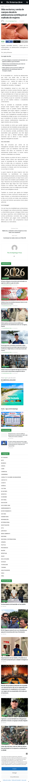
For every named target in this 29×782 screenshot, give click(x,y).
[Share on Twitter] (17, 41)
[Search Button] (27, 2)
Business (3, 463)
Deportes (3, 494)
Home (2, 6)
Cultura (3, 488)
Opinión (3, 542)
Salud (2, 556)
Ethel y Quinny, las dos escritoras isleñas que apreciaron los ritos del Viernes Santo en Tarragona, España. (13, 69)
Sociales (3, 561)
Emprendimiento (6, 508)
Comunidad (4, 474)
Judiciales (4, 530)
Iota (2, 528)
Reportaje (4, 553)
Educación (4, 502)
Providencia (4, 547)
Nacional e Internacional (8, 539)
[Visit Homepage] (14, 2)
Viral (2, 576)
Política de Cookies (7, 780)
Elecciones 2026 (5, 505)
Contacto (4, 480)
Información (7, 6)
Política (3, 545)
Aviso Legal (23, 780)
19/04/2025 (15, 328)
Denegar (14, 773)
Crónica (3, 485)
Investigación (5, 525)
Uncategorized (5, 570)
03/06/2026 (15, 284)
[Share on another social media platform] (24, 41)
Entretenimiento (6, 511)
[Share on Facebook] (9, 41)
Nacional (3, 536)
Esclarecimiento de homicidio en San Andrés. (13, 604)
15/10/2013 (21, 21)
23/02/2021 (11, 447)
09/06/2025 (15, 305)
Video (2, 573)
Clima (2, 468)
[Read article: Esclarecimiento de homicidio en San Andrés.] (14, 593)
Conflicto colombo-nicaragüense (11, 477)
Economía (4, 497)
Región (3, 550)
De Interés (4, 491)
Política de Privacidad (16, 780)
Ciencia (3, 466)
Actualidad (5, 342)
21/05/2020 (11, 438)
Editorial (3, 499)
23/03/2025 (15, 373)
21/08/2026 (4, 606)
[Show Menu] (2, 2)
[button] (27, 753)
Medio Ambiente (5, 533)
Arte (2, 460)
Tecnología (4, 564)
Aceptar (14, 768)
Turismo (3, 567)
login (6, 377)
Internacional (5, 522)
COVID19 (3, 482)
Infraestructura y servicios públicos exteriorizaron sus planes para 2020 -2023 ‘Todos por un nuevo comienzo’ (17, 435)
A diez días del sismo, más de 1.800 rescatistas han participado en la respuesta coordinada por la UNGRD (14, 748)
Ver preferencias (14, 777)
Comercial (4, 471)
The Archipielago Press (11, 21)
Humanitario (5, 516)
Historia (3, 514)
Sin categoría (5, 559)
